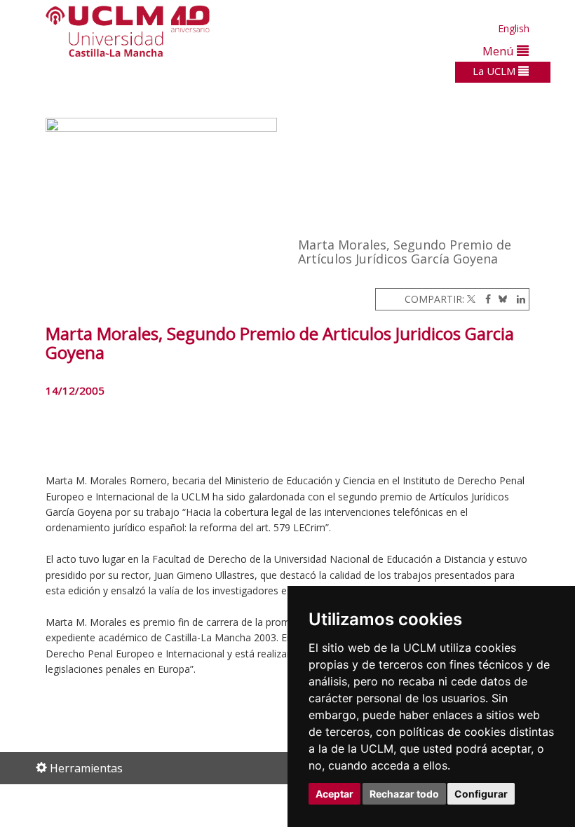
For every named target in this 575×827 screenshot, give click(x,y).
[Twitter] (471, 299)
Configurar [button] (481, 794)
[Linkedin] (517, 299)
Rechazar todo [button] (404, 794)
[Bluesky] (500, 299)
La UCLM (495, 71)
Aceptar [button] (334, 794)
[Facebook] (484, 299)
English (513, 28)
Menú (499, 51)
